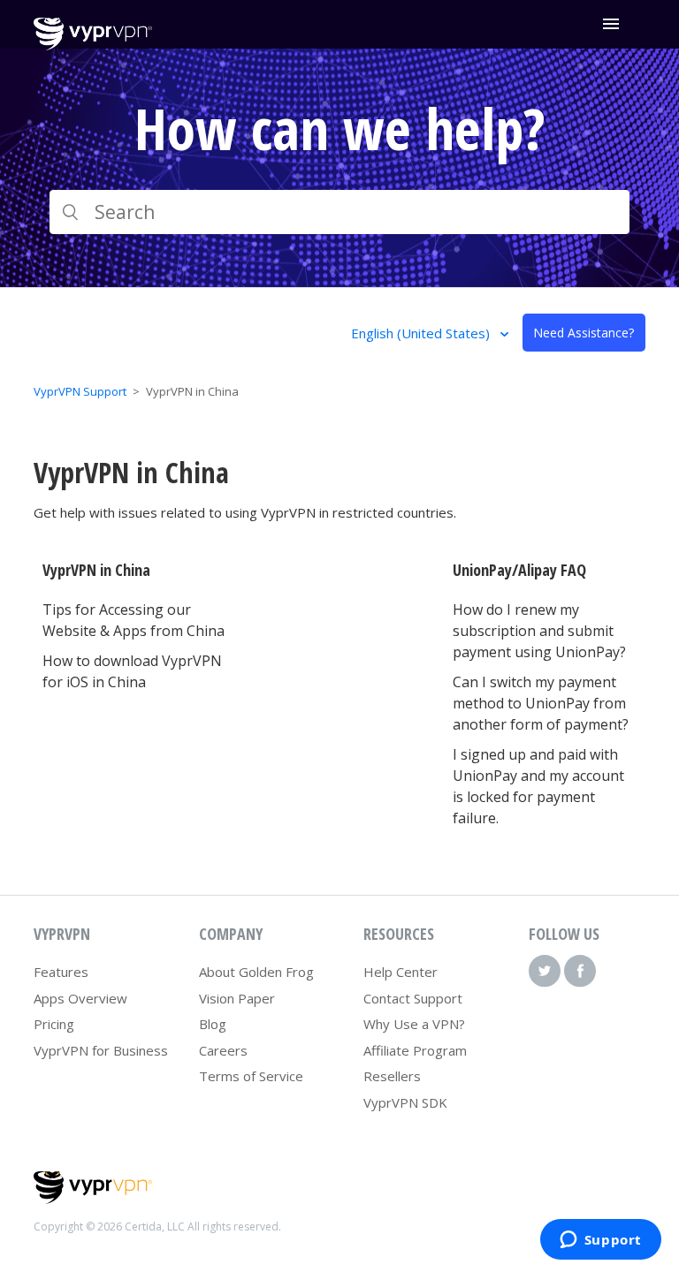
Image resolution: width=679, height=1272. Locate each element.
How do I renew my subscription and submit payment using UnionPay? (539, 631)
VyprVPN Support (80, 391)
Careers (223, 1050)
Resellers (392, 1076)
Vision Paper (237, 998)
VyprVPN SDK (405, 1102)
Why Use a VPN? (414, 1024)
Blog (212, 1024)
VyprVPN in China (96, 569)
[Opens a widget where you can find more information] (600, 1241)
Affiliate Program (415, 1050)
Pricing (54, 1024)
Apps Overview (80, 998)
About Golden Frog (256, 971)
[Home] (92, 45)
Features (61, 971)
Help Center (400, 971)
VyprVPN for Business (101, 1050)
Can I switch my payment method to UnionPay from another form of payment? (541, 703)
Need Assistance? (583, 332)
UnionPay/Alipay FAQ (519, 569)
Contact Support (412, 998)
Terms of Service (251, 1076)
